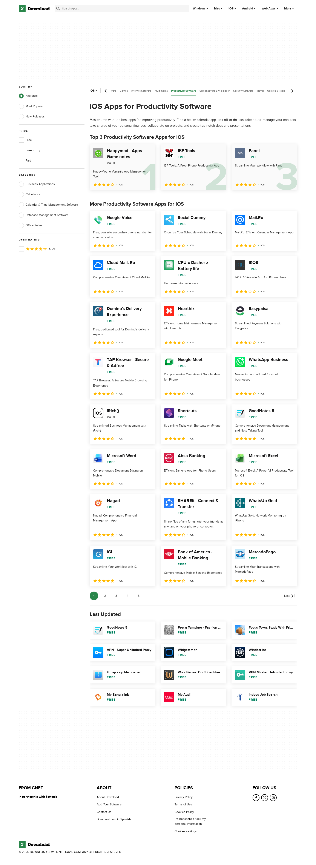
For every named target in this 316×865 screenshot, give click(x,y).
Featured (32, 96)
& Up (52, 249)
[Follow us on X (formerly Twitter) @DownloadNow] (264, 797)
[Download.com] (34, 8)
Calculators (33, 194)
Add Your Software (109, 804)
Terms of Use (183, 804)
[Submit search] (58, 8)
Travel (260, 90)
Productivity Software (183, 91)
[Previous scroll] (106, 91)
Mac (217, 8)
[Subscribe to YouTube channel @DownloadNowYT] (273, 797)
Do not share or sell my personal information (190, 821)
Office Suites (34, 225)
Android (247, 8)
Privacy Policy (184, 797)
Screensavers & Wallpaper (214, 90)
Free (29, 140)
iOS (231, 8)
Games (124, 90)
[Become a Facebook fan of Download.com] (256, 797)
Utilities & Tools (276, 90)
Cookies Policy (184, 812)
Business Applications (40, 184)
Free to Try (33, 150)
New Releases (35, 116)
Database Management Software (47, 215)
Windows (199, 8)
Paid (28, 160)
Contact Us (104, 812)
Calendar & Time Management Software (52, 205)
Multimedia (161, 90)
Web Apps (269, 8)
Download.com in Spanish (114, 819)
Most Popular (34, 106)
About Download (108, 797)
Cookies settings (186, 831)
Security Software (243, 90)
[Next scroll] (292, 91)
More (287, 8)
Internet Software (141, 90)
